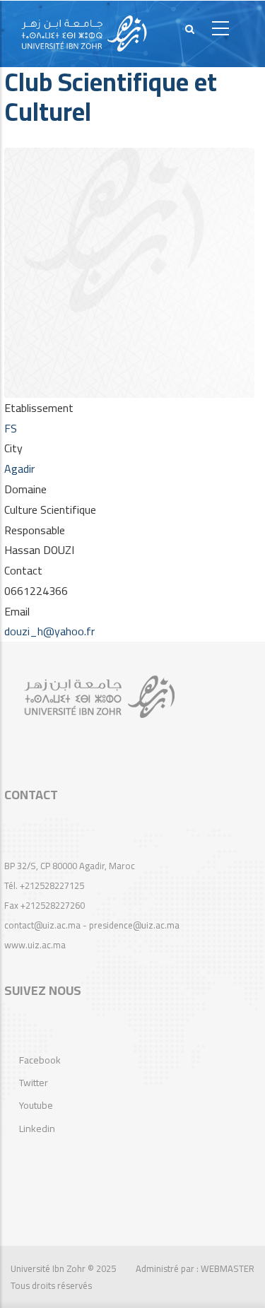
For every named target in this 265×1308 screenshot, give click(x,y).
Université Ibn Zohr (48, 1268)
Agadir (19, 468)
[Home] (84, 34)
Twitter (33, 1082)
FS (10, 428)
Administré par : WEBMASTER (195, 1268)
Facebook (40, 1060)
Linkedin (37, 1128)
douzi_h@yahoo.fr (49, 631)
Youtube (36, 1105)
